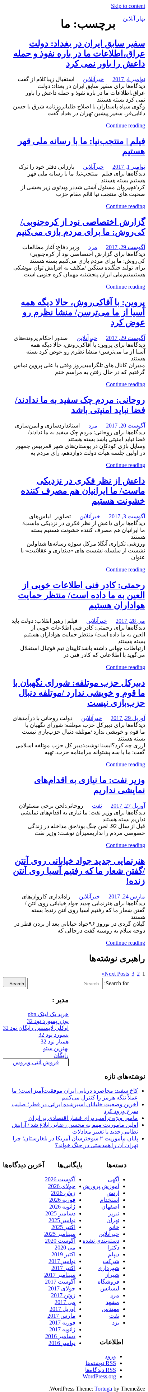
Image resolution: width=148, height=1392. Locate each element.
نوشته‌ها (100, 1363)
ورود (110, 1356)
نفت (97, 806)
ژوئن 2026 (63, 1193)
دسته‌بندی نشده (101, 1241)
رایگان (61, 1055)
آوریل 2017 (62, 1309)
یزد (115, 1322)
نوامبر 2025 (61, 1220)
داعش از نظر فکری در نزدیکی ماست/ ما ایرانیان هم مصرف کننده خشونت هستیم (83, 490)
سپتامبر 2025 (59, 1234)
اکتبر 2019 (63, 1254)
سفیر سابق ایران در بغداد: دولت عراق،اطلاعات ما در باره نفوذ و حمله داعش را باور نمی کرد (79, 53)
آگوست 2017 (60, 1282)
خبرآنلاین (93, 79)
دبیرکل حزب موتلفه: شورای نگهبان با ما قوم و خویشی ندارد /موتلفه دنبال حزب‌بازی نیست (79, 692)
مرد (92, 247)
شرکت (111, 1261)
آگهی (113, 1179)
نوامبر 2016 (61, 1343)
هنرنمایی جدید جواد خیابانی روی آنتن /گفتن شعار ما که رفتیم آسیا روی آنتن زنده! (79, 871)
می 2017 (65, 1302)
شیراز (112, 1275)
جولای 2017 (61, 1288)
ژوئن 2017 (63, 1295)
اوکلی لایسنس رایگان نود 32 (36, 1028)
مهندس (110, 1309)
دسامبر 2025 (60, 1213)
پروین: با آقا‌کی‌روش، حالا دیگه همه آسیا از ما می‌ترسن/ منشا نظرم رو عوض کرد (83, 312)
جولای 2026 (61, 1186)
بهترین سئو (56, 1048)
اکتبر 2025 (63, 1227)
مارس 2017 (61, 1316)
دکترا (113, 1247)
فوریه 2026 (62, 1200)
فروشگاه (108, 1282)
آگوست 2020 (60, 1241)
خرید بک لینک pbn (48, 1014)
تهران (112, 1220)
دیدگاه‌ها (100, 1370)
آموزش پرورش (101, 1186)
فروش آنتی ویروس (36, 1062)
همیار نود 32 (55, 1041)
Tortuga (103, 1389)
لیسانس (109, 1288)
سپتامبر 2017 (59, 1275)
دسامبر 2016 (60, 1336)
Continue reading (125, 125)
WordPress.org (99, 1376)
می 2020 (65, 1247)
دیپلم (113, 1254)
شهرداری (108, 1268)
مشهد (112, 1302)
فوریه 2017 (62, 1322)
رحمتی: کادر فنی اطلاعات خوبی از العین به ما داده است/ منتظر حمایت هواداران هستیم (81, 595)
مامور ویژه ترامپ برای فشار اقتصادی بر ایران (83, 1118)
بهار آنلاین (134, 18)
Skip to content (128, 6)
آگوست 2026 (60, 1179)
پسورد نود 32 (53, 1035)
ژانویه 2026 (62, 1207)
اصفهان (110, 1207)
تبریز (113, 1213)
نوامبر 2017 (61, 1261)
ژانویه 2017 (62, 1329)
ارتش (112, 1193)
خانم (113, 1227)
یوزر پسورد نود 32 (48, 1021)
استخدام (109, 1200)
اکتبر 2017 (63, 1268)
